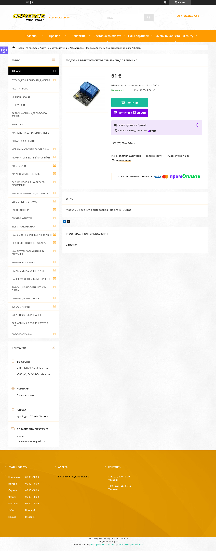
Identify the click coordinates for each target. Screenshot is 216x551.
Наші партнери (138, 36)
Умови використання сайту (175, 36)
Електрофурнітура (22, 218)
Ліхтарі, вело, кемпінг (24, 141)
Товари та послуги (27, 47)
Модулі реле (77, 47)
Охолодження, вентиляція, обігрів (31, 80)
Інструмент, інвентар (23, 226)
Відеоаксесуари (21, 97)
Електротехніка (20, 210)
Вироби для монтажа (24, 201)
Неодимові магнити (23, 262)
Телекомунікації (21, 306)
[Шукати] (149, 17)
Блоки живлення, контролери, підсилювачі (29, 184)
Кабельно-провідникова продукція (32, 235)
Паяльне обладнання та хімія (28, 270)
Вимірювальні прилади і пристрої (31, 193)
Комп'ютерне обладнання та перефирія (28, 253)
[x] (68, 222)
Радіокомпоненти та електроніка (31, 279)
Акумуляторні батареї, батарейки (31, 157)
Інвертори (17, 124)
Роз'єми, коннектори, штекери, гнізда (29, 289)
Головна (31, 36)
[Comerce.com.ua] (29, 20)
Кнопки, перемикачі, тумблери (29, 243)
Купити (132, 102)
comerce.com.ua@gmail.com (31, 441)
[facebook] (64, 222)
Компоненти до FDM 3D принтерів (30, 132)
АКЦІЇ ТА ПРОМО (20, 88)
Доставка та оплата (107, 36)
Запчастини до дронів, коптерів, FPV (30, 324)
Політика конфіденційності (130, 544)
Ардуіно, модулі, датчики (54, 47)
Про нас (54, 36)
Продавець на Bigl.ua (108, 541)
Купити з (125, 112)
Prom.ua (124, 538)
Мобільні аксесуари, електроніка (30, 149)
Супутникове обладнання (26, 315)
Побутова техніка (22, 334)
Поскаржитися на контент (103, 544)
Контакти (78, 36)
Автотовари (19, 166)
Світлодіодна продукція (25, 298)
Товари (16, 71)
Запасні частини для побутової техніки (29, 115)
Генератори (18, 105)
